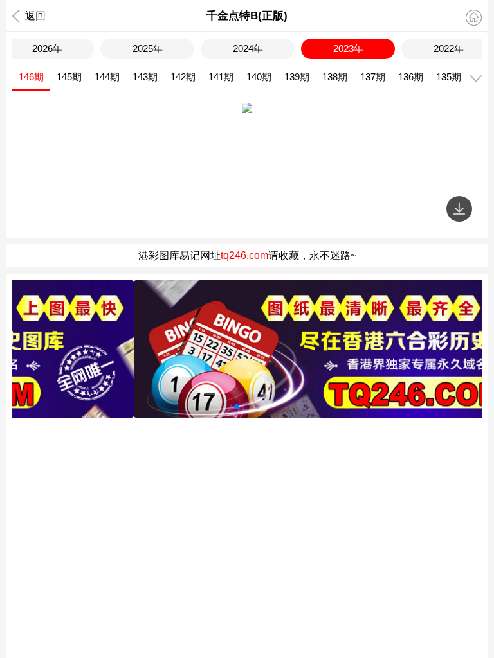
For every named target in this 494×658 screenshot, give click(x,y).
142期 (183, 76)
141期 (220, 76)
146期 (31, 76)
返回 (35, 15)
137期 (372, 76)
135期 (448, 76)
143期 (145, 76)
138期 (334, 76)
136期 (410, 76)
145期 (69, 76)
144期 (107, 76)
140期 (258, 76)
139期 (296, 76)
